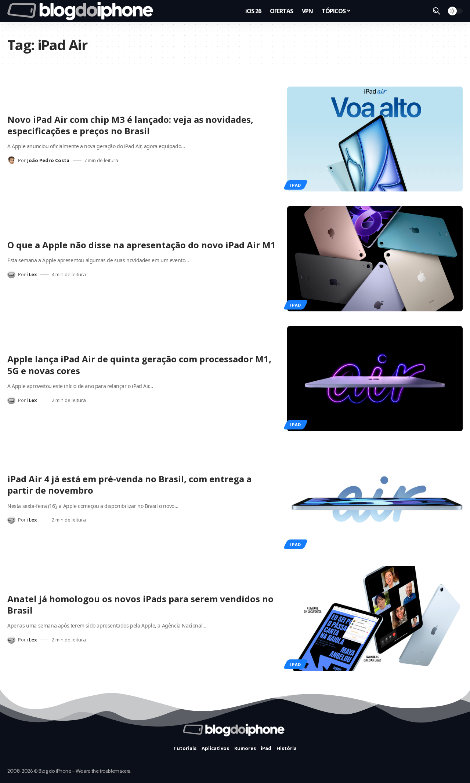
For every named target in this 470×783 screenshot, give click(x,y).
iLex (32, 274)
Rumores (245, 748)
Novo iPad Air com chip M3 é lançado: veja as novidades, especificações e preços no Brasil (130, 125)
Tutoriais (184, 748)
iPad (295, 185)
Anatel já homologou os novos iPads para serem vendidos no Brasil (140, 604)
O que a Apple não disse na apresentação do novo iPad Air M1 (141, 245)
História (286, 748)
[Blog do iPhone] (82, 11)
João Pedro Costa (48, 160)
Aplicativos (215, 748)
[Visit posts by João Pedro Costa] (11, 160)
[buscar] (436, 11)
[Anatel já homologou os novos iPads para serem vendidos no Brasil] (375, 618)
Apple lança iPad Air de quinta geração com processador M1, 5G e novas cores (139, 364)
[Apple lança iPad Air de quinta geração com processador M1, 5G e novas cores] (375, 378)
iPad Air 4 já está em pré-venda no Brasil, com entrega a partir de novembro (129, 484)
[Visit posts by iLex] (11, 274)
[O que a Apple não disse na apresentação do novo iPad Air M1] (375, 258)
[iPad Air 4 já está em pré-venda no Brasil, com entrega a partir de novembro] (375, 498)
